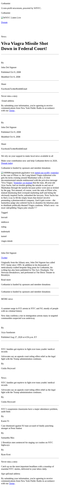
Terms (12, 110)
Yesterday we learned (23, 183)
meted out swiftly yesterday (47, 173)
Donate (4, 22)
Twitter (4, 258)
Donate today (7, 163)
